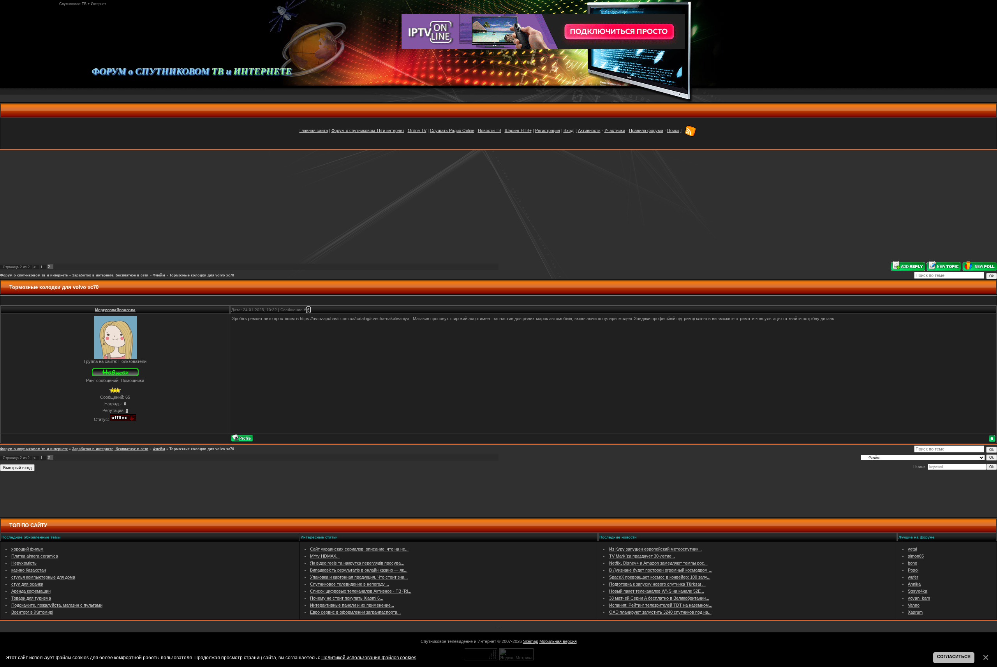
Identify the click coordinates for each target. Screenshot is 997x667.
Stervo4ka (917, 591)
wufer (913, 577)
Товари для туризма (31, 598)
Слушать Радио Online (452, 130)
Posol (913, 570)
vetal (912, 549)
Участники (614, 130)
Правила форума (646, 130)
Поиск (673, 130)
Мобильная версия (558, 641)
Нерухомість (24, 563)
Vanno (913, 605)
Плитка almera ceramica (34, 556)
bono (912, 563)
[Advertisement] (498, 205)
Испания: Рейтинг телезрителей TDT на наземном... (660, 605)
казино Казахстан (28, 570)
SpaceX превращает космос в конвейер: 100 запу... (659, 577)
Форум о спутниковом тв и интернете (34, 275)
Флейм (159, 275)
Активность (589, 130)
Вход (568, 130)
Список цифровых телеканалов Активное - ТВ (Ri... (360, 591)
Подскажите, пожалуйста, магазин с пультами (56, 605)
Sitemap (530, 641)
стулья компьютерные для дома (43, 577)
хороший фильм (27, 549)
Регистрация (547, 130)
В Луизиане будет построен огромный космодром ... (660, 570)
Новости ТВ (489, 130)
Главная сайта (313, 130)
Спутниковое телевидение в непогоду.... (349, 584)
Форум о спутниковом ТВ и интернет (367, 130)
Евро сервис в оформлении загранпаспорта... (355, 612)
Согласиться (954, 656)
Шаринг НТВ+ (518, 130)
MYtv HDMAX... (325, 556)
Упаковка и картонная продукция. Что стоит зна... (359, 577)
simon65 (916, 556)
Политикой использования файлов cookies (368, 657)
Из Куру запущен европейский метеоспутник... (655, 549)
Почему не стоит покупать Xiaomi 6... (346, 598)
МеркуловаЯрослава (115, 310)
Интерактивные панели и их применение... (352, 605)
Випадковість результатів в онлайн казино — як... (358, 570)
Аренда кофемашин (31, 591)
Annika (914, 584)
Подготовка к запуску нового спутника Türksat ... (657, 584)
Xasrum (915, 612)
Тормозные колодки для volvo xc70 (201, 275)
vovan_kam (919, 598)
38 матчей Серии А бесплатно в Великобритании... (659, 598)
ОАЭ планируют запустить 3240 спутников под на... (660, 612)
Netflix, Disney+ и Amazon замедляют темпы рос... (658, 563)
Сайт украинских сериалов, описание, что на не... (359, 549)
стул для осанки (27, 584)
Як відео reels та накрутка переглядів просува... (357, 563)
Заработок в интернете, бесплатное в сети (110, 275)
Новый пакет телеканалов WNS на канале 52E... (656, 591)
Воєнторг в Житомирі (32, 612)
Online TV (417, 130)
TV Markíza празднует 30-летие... (642, 556)
